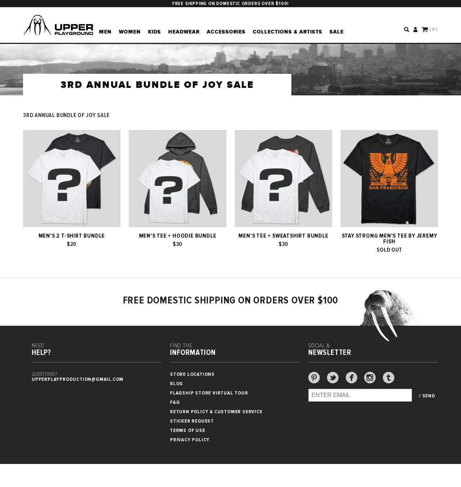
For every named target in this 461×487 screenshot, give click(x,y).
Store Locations (192, 374)
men (105, 32)
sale (337, 32)
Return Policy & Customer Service (216, 412)
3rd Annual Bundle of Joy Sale (66, 115)
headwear (184, 32)
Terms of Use (187, 430)
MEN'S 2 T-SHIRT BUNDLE (72, 236)
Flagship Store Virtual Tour (209, 393)
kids (154, 32)
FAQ (174, 402)
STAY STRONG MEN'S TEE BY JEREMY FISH (389, 238)
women (130, 32)
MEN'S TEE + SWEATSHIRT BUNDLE (283, 236)
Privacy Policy (190, 440)
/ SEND (427, 395)
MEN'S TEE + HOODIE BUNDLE (177, 236)
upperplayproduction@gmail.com (78, 379)
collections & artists (287, 32)
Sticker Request (192, 421)
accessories (226, 32)
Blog (176, 383)
